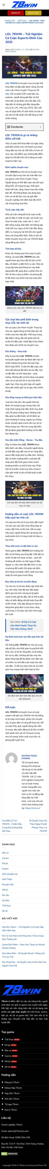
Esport (5, 868)
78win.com (24, 1165)
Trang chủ (9, 20)
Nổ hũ (5, 889)
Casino (5, 858)
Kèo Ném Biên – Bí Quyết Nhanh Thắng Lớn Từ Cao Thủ (23, 955)
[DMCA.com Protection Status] (9, 1153)
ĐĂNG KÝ (16, 13)
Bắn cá (5, 852)
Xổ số (4, 911)
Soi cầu (5, 895)
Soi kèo (5, 900)
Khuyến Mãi (7, 884)
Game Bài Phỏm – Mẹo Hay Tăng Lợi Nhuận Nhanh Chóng (23, 946)
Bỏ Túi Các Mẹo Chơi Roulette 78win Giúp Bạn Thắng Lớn (23, 937)
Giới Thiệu (7, 879)
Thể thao (21, 20)
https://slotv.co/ (32, 808)
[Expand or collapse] (40, 127)
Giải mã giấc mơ (9, 874)
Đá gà (5, 863)
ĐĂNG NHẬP (33, 13)
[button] (3, 4)
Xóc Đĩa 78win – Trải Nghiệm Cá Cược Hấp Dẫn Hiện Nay (22, 929)
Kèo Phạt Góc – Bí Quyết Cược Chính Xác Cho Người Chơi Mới (24, 964)
